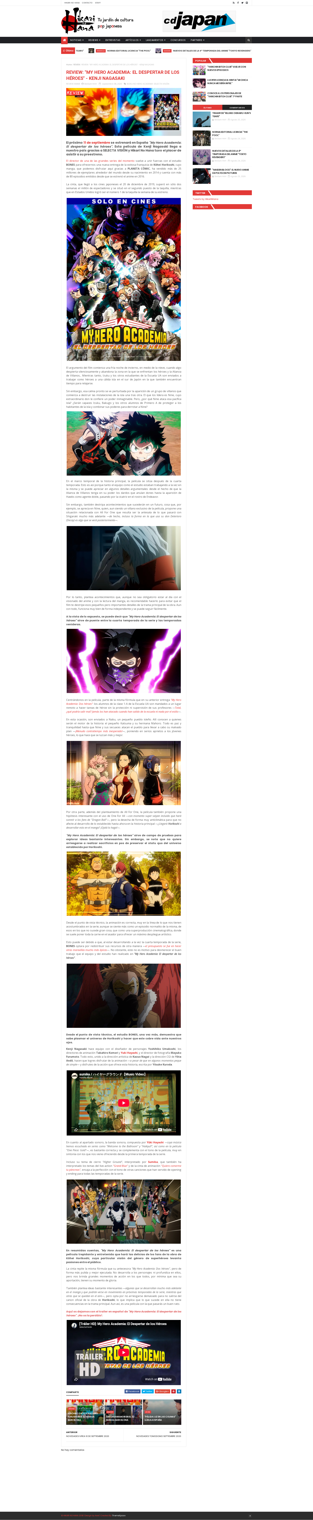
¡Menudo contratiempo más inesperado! (99, 731)
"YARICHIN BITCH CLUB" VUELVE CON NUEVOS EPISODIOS (226, 68)
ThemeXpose (118, 1515)
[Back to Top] (250, 1516)
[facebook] (238, 3)
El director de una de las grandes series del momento (100, 161)
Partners (196, 40)
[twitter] (242, 3)
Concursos (178, 40)
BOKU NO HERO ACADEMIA (140, 83)
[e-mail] (247, 3)
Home (69, 64)
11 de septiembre (96, 142)
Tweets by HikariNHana (205, 199)
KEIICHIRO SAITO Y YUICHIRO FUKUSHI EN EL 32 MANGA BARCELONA (83, 1416)
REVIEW (77, 64)
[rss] (233, 3)
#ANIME (104, 51)
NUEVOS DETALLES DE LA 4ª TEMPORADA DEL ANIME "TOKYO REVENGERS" (149, 50)
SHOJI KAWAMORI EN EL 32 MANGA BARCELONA (120, 1418)
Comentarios (237, 107)
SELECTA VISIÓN (161, 83)
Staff (98, 3)
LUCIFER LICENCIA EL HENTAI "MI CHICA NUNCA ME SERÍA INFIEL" (227, 81)
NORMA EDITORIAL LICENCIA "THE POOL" (229, 133)
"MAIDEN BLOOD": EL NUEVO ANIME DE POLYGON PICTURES (242, 50)
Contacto (87, 3)
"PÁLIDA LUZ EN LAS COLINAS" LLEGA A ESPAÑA (160, 1418)
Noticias (75, 40)
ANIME (77, 83)
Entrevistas (112, 40)
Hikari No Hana (72, 3)
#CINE (147, 1412)
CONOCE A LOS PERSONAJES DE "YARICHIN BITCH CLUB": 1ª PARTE (224, 95)
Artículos (132, 40)
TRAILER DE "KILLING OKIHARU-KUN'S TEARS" (231, 114)
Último (207, 107)
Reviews (93, 40)
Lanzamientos (154, 40)
